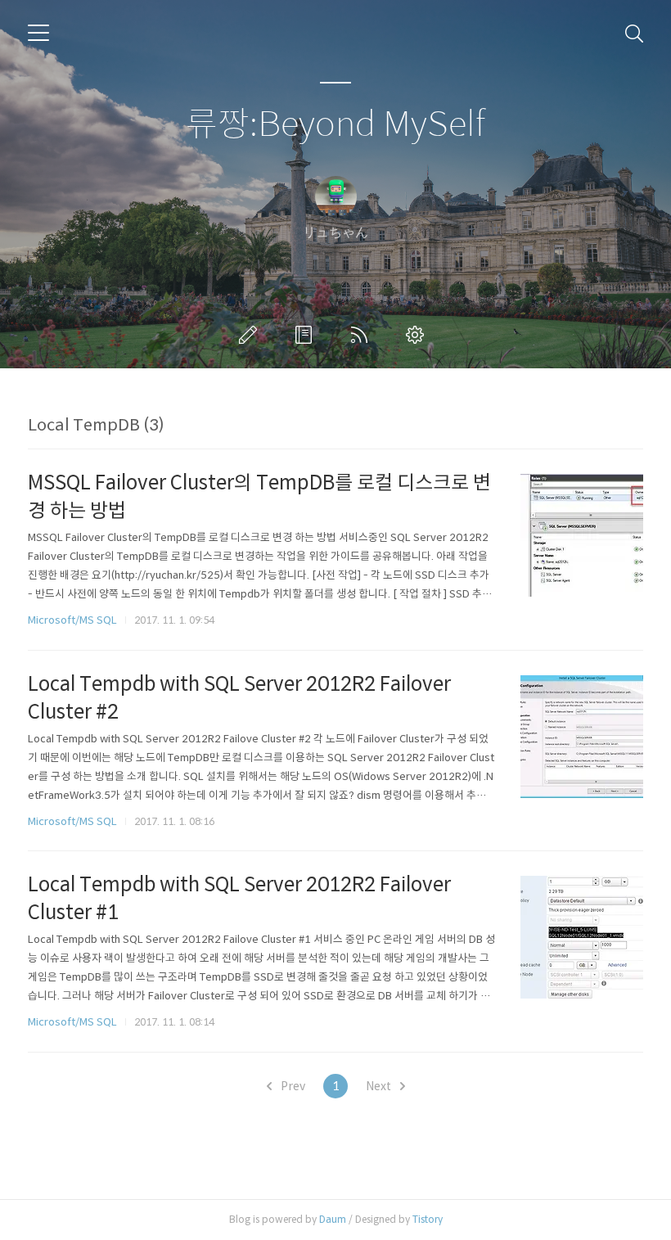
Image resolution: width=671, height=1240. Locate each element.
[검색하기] (634, 32)
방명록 (306, 334)
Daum (332, 1219)
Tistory (427, 1219)
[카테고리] (38, 32)
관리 (418, 334)
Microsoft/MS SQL (72, 620)
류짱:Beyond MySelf (335, 125)
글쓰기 (251, 334)
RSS (362, 334)
